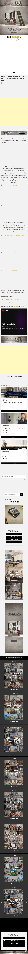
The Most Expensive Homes (13, 299)
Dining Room (4, 399)
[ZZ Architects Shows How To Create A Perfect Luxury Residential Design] (14, 396)
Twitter (22, 306)
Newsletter (5, 304)
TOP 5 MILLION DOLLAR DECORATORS (18, 380)
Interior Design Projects (5, 425)
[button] (26, 903)
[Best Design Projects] (14, 38)
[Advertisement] (14, 57)
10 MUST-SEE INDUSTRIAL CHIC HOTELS (14, 376)
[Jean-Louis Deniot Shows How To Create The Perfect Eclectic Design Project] (14, 423)
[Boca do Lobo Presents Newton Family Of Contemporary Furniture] (14, 449)
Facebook (16, 306)
